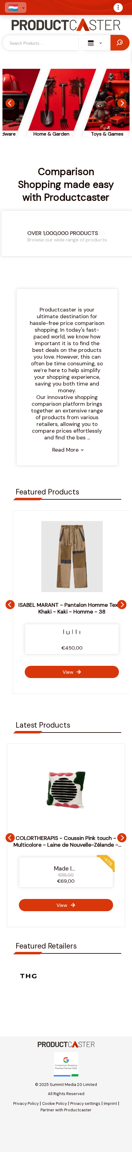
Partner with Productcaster (66, 1110)
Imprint (110, 1103)
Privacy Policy (26, 1103)
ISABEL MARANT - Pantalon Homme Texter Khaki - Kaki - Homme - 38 (66, 608)
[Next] (121, 103)
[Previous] (10, 103)
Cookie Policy (54, 1103)
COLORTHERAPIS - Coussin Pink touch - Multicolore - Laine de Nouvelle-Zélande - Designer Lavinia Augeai (66, 845)
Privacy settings (85, 1103)
